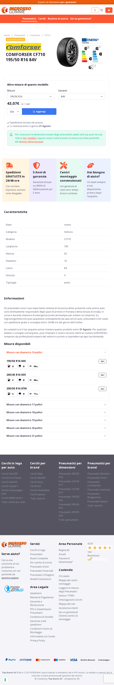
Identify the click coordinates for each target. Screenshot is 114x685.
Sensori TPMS (66, 595)
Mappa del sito (67, 603)
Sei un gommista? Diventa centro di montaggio (68, 616)
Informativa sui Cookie (42, 636)
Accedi (62, 554)
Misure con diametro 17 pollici (24, 404)
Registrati (64, 550)
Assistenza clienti (68, 608)
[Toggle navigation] (101, 10)
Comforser (35, 35)
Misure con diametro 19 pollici (24, 420)
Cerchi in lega (37, 550)
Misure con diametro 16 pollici (24, 352)
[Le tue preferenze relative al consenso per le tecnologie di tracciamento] (5, 680)
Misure (11, 90)
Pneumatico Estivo (15, 39)
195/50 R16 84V (16, 361)
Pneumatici (29, 18)
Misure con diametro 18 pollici (24, 412)
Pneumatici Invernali (41, 570)
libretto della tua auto (31, 141)
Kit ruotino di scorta (41, 562)
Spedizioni (35, 593)
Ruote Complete (39, 558)
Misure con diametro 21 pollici (24, 435)
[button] (95, 10)
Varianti (62, 90)
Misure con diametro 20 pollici (24, 428)
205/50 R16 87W (17, 388)
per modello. (30, 138)
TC (78, 678)
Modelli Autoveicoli (40, 579)
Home (7, 35)
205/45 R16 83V (16, 374)
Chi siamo (64, 576)
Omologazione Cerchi (70, 599)
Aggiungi (40, 111)
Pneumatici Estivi (39, 566)
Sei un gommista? (80, 18)
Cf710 (47, 35)
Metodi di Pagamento (42, 597)
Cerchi (42, 18)
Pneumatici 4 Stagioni (42, 575)
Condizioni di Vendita (41, 616)
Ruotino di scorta (58, 18)
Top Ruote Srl (55, 678)
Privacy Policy (37, 640)
